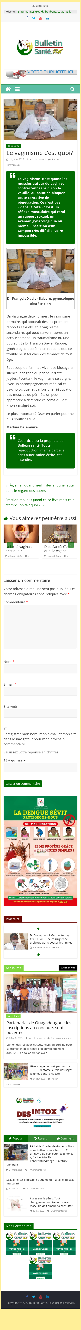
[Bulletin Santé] (8, 88)
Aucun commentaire (61, 1038)
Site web (10, 706)
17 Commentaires (37, 1169)
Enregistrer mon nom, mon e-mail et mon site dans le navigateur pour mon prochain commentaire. (40, 739)
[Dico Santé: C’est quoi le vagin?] (30, 527)
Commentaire (16, 602)
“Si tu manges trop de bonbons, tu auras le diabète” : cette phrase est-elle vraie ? (44, 10)
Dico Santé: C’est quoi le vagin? (28, 548)
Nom (9, 661)
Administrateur (38, 159)
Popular (18, 1138)
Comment (67, 1138)
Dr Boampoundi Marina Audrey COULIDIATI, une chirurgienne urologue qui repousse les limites (51, 938)
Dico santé (13, 145)
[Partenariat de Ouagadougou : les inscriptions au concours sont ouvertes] (40, 977)
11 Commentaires (35, 1188)
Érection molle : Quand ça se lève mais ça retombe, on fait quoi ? (39, 502)
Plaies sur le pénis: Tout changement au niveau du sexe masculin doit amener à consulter (51, 1202)
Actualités (13, 1016)
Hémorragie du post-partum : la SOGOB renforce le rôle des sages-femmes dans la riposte (51, 1070)
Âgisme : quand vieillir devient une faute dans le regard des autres (39, 488)
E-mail (10, 684)
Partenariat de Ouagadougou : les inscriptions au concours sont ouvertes (38, 1027)
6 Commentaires (58, 1210)
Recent (42, 1138)
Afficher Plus (68, 967)
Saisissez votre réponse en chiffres (31, 752)
